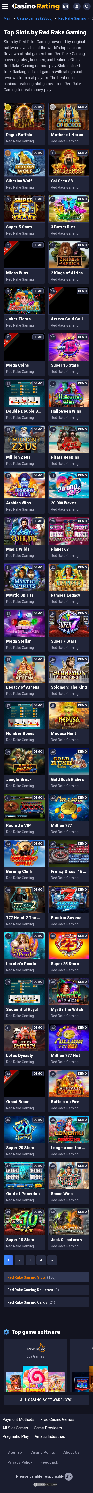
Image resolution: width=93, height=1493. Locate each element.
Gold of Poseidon (23, 1193)
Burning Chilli (19, 871)
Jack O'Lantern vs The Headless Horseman (69, 1239)
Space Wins (62, 1193)
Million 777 (61, 825)
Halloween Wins (66, 411)
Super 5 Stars (19, 227)
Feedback (49, 1462)
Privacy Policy (19, 1462)
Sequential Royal (22, 1009)
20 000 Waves (63, 503)
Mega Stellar (18, 641)
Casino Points (43, 1452)
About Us (71, 1452)
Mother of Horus (67, 134)
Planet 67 (60, 549)
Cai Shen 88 (62, 181)
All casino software (46, 1400)
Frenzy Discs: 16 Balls (69, 871)
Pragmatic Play (15, 1436)
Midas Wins (17, 273)
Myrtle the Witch (67, 1009)
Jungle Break (18, 779)
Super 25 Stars (65, 963)
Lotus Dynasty (19, 1055)
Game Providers (48, 1428)
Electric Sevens (66, 917)
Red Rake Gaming (72, 18)
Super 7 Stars (64, 641)
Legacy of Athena (22, 687)
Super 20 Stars (20, 1147)
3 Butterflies (63, 227)
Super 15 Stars (65, 365)
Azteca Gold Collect (69, 319)
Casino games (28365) (35, 18)
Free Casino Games (57, 1419)
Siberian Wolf (19, 181)
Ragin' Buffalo (19, 134)
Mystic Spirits (19, 595)
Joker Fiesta (18, 319)
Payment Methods (18, 1419)
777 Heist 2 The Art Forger (24, 917)
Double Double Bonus (24, 411)
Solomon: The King (69, 687)
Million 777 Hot (65, 1055)
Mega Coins (17, 365)
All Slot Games (15, 1428)
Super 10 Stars (20, 1239)
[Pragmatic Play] (35, 1365)
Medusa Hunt (63, 733)
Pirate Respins (65, 457)
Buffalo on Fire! (66, 1101)
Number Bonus (20, 733)
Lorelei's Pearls (21, 963)
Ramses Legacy (65, 595)
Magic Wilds (18, 549)
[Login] (77, 6)
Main (7, 18)
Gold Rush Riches (67, 779)
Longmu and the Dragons (69, 1147)
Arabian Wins (18, 503)
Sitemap (14, 1452)
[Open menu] (5, 6)
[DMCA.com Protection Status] (45, 1484)
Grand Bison (17, 1101)
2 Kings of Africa (67, 273)
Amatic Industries (50, 1436)
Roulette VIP (18, 825)
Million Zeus (18, 457)
